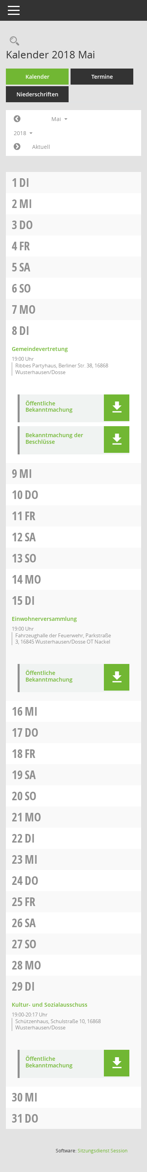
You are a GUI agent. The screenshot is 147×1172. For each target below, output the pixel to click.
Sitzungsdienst (102, 1150)
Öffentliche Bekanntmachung (49, 407)
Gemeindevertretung (40, 349)
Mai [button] (57, 119)
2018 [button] (21, 133)
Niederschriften (37, 94)
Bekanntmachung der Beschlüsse (54, 438)
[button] (116, 407)
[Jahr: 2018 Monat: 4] (17, 119)
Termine (102, 76)
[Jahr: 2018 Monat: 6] (17, 147)
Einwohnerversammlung (44, 618)
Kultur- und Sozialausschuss (49, 1004)
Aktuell (41, 146)
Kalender (37, 76)
